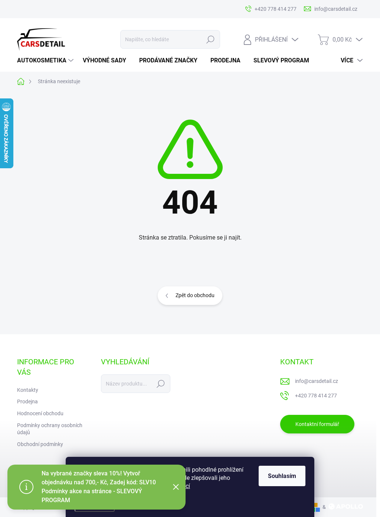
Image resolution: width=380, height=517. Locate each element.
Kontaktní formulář (317, 424)
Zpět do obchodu (195, 295)
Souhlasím (282, 475)
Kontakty (27, 390)
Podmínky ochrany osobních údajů (49, 429)
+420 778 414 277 (316, 396)
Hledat (210, 39)
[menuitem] (46, 60)
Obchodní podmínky (40, 444)
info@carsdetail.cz (316, 381)
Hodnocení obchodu (40, 413)
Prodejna (27, 401)
